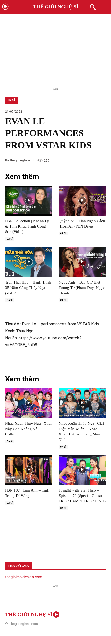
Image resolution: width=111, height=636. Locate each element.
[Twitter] (30, 544)
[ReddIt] (64, 544)
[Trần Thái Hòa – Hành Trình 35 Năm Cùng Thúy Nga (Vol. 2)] (28, 262)
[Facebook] (13, 544)
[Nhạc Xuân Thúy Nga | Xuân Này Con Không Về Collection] (28, 403)
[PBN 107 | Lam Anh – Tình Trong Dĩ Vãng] (28, 470)
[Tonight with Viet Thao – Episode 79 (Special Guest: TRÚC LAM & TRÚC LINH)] (82, 470)
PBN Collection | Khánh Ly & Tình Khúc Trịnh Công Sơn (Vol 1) (27, 226)
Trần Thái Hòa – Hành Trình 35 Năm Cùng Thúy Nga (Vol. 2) (28, 287)
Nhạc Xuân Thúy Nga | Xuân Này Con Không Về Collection (28, 428)
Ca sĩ (11, 100)
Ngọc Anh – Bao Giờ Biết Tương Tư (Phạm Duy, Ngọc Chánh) (82, 287)
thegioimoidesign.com (23, 577)
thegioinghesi (20, 160)
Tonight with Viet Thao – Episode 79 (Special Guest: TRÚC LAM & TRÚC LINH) (82, 495)
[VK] (47, 544)
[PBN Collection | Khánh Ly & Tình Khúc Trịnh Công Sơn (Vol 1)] (28, 201)
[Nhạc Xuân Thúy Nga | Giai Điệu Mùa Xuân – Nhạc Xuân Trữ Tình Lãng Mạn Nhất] (82, 403)
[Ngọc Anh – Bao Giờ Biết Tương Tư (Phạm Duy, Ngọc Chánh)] (82, 262)
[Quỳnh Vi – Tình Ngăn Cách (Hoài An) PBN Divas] (82, 201)
